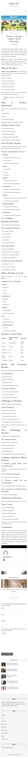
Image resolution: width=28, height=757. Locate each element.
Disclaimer (3, 727)
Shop (2, 736)
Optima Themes (18, 754)
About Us (3, 715)
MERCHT (14, 3)
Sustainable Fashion (14, 33)
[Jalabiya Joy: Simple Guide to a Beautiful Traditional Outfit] (4, 572)
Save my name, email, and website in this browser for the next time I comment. (13, 629)
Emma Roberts (15, 44)
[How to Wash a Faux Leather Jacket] (24, 572)
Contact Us (4, 724)
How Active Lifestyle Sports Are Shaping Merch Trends (12, 682)
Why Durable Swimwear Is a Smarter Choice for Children (13, 688)
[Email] (4, 560)
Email (3, 614)
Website (3, 621)
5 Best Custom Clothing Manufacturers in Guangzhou (12, 676)
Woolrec (4, 566)
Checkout (3, 721)
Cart (2, 718)
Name (3, 608)
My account (4, 730)
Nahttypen (9, 218)
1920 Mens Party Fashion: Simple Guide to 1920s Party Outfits (12, 664)
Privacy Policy (4, 733)
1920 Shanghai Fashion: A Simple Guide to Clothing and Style (12, 670)
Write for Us (4, 739)
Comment (3, 633)
